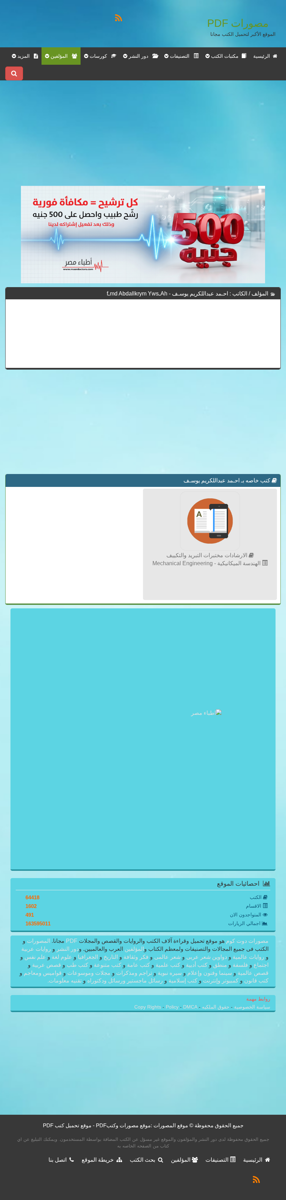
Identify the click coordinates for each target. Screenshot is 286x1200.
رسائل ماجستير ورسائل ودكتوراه (125, 981)
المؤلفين (133, 949)
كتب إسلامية (183, 981)
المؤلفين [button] (60, 56)
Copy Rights (148, 1007)
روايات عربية (36, 949)
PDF (71, 941)
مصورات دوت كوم (247, 941)
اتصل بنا (58, 1160)
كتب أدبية (197, 965)
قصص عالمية (252, 973)
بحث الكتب (144, 1160)
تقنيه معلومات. (65, 981)
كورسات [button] (99, 56)
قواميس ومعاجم (42, 973)
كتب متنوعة (107, 965)
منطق (220, 965)
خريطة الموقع (99, 1160)
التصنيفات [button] (181, 56)
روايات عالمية (248, 957)
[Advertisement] (143, 137)
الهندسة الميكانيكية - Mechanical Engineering (207, 563)
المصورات (37, 941)
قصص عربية (46, 965)
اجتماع (260, 965)
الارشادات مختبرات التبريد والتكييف (207, 555)
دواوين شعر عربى (206, 957)
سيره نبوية (169, 973)
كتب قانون (256, 981)
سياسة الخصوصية (251, 1007)
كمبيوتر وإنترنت (221, 981)
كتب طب (77, 965)
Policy (173, 1007)
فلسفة (240, 965)
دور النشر (68, 949)
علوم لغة (62, 957)
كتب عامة (138, 965)
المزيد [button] (25, 56)
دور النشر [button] (139, 56)
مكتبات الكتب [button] (225, 56)
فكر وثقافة (136, 957)
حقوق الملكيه (215, 1007)
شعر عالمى (167, 957)
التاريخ (110, 957)
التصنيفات (217, 1160)
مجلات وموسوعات (89, 973)
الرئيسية (263, 56)
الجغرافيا (87, 957)
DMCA (190, 1007)
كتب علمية (168, 965)
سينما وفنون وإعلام (209, 973)
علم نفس (35, 957)
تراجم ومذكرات (134, 973)
